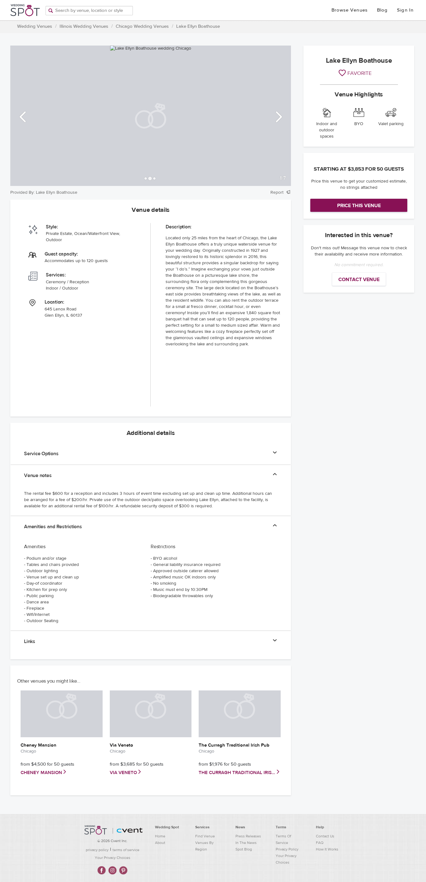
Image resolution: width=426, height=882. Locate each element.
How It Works (327, 849)
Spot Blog (243, 849)
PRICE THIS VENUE (359, 205)
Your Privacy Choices (112, 857)
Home (160, 836)
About (160, 842)
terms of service (126, 849)
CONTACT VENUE (359, 279)
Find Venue (205, 836)
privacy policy (97, 849)
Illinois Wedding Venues (84, 26)
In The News (246, 842)
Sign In (405, 10)
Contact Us (325, 836)
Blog (382, 10)
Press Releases (248, 836)
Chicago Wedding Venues (142, 26)
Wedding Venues (34, 26)
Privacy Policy (287, 849)
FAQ (319, 842)
